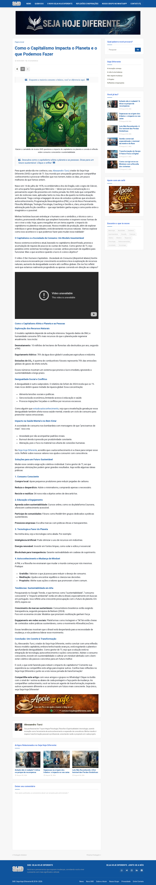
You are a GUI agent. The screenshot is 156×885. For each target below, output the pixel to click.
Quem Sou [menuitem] (39, 4)
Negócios (128, 238)
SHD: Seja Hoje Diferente (21, 881)
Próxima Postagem (93, 855)
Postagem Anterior (20, 855)
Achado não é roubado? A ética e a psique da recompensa (27, 771)
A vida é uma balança (114, 72)
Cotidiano (131, 230)
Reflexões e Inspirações (115, 83)
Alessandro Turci (61, 170)
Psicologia (111, 241)
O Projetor (110, 79)
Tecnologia (122, 245)
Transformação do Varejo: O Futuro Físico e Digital (130, 152)
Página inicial (19, 42)
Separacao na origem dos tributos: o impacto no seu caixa (56, 771)
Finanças (132, 234)
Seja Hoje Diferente (27, 450)
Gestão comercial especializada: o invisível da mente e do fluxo (129, 141)
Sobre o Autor (101, 881)
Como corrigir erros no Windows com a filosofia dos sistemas (129, 164)
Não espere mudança (114, 76)
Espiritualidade (113, 234)
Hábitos (110, 238)
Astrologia (111, 230)
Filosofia (123, 234)
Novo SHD (90, 881)
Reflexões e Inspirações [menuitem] (87, 4)
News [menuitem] (28, 4)
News (81, 881)
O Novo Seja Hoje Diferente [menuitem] (59, 4)
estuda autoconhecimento (46, 408)
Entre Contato (138, 881)
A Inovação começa (114, 68)
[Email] (22, 69)
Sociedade (112, 245)
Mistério (119, 238)
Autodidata (121, 230)
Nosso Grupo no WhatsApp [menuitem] (114, 4)
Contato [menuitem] (135, 4)
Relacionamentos (124, 241)
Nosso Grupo (114, 881)
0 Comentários (33, 61)
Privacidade (126, 881)
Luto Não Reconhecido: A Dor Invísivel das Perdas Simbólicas (85, 771)
